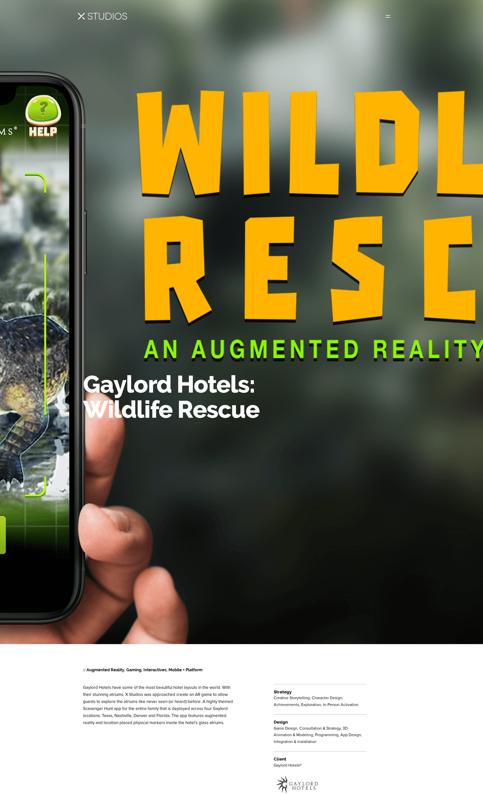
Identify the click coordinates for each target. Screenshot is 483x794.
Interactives (155, 669)
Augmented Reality (105, 669)
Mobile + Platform (186, 669)
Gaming (133, 669)
